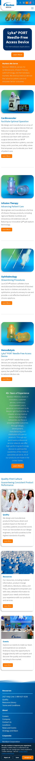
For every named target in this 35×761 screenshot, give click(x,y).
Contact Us (6, 722)
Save (17, 757)
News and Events (9, 728)
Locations (6, 725)
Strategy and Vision (10, 730)
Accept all (27, 757)
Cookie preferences (8, 753)
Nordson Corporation (11, 741)
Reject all (7, 757)
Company (6, 719)
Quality (5, 699)
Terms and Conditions (11, 705)
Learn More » (6, 156)
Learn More (17, 54)
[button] (16, 2)
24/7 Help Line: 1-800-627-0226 (15, 696)
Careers (5, 716)
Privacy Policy (23, 751)
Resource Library (9, 702)
